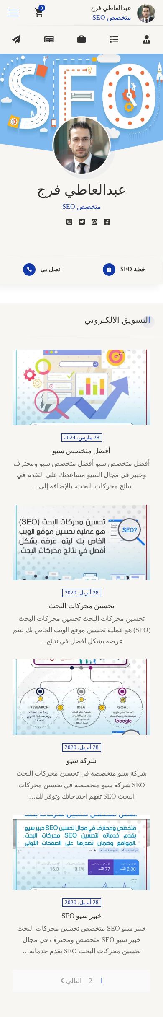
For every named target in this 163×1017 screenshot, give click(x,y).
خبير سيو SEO (81, 916)
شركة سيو (81, 761)
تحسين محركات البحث (81, 606)
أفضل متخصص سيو (81, 451)
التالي (74, 980)
